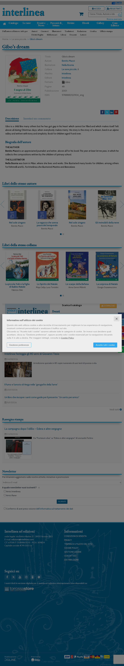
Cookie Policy (67, 337)
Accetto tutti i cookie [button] (105, 345)
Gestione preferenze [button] (19, 345)
